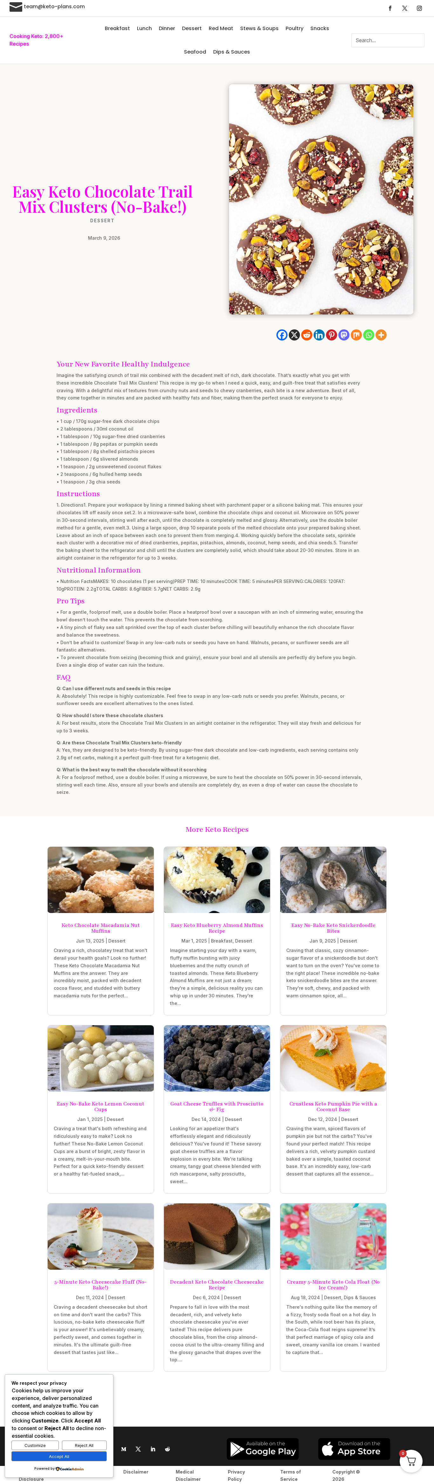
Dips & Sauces (231, 51)
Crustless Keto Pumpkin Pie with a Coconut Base (333, 1106)
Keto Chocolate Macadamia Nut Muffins (101, 928)
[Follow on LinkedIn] (153, 1449)
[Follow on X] (405, 8)
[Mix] (356, 334)
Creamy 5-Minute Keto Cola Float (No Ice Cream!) (333, 1285)
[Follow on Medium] (124, 1449)
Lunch (144, 28)
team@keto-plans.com (54, 6)
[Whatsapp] (368, 334)
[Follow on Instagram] (419, 8)
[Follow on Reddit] (167, 1449)
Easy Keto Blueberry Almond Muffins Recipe (217, 928)
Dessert (192, 28)
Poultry (294, 28)
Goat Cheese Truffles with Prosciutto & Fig (216, 1106)
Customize (35, 1445)
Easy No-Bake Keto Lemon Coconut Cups (100, 1106)
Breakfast (117, 28)
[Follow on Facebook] (390, 8)
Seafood (195, 51)
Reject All (84, 1445)
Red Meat (221, 28)
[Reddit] (306, 334)
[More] (381, 334)
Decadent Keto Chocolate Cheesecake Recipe (217, 1285)
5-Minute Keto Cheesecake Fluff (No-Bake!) (100, 1285)
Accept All (59, 1456)
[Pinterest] (331, 334)
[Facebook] (282, 334)
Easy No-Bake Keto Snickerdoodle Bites (333, 928)
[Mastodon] (343, 334)
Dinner (167, 28)
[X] (294, 334)
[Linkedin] (319, 334)
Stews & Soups (259, 28)
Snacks (319, 28)
